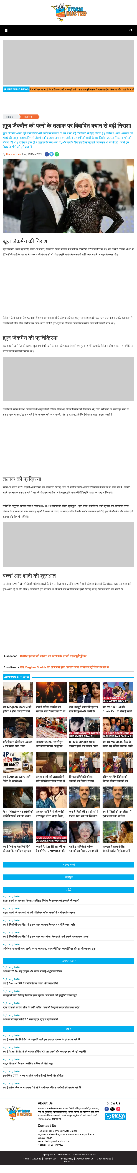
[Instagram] (118, 1109)
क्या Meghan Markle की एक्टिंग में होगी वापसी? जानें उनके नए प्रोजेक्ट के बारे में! (64, 667)
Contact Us (47, 1126)
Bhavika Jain (13, 154)
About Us (45, 1103)
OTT (68, 1029)
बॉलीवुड (69, 877)
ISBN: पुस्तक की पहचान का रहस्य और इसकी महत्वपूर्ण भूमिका (53, 656)
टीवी (68, 890)
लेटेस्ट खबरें (68, 864)
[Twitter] (112, 1109)
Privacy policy (66, 1159)
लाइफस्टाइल (68, 961)
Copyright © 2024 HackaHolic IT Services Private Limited (69, 1154)
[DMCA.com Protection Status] (115, 1116)
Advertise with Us (85, 1159)
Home (9, 117)
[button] (6, 30)
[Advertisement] (68, 287)
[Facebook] (107, 1109)
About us (36, 1159)
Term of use (50, 1159)
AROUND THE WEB (16, 677)
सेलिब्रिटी (28, 117)
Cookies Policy (104, 1159)
